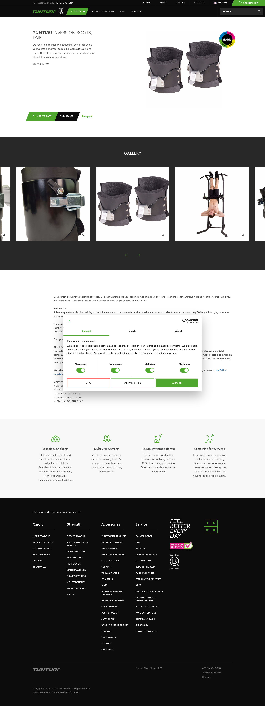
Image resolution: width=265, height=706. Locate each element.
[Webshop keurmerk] (201, 546)
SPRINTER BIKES (41, 555)
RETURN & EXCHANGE (147, 607)
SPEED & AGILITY (110, 561)
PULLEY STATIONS (76, 576)
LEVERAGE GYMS (76, 552)
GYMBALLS (107, 579)
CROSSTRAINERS (41, 548)
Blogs (163, 3)
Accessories (110, 524)
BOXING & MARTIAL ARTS (114, 625)
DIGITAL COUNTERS (111, 542)
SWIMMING (107, 650)
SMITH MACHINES (76, 570)
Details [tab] (132, 331)
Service (181, 3)
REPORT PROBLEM (145, 567)
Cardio (38, 524)
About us (136, 11)
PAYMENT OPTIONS (146, 613)
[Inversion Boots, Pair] (53, 204)
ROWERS (37, 561)
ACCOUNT (141, 548)
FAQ (138, 542)
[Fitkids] (227, 39)
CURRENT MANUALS (146, 555)
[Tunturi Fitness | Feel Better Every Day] (46, 11)
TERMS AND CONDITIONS (149, 591)
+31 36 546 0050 (64, 3)
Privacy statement (41, 692)
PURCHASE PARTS (145, 573)
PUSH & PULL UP (109, 613)
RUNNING (106, 631)
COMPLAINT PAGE (145, 619)
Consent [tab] (86, 331)
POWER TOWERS (76, 536)
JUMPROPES (108, 619)
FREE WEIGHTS (109, 548)
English (222, 3)
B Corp (146, 3)
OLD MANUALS (143, 561)
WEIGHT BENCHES (76, 588)
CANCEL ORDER (144, 536)
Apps (122, 11)
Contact (199, 3)
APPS (138, 585)
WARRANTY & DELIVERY (148, 579)
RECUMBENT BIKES (43, 542)
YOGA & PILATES (110, 573)
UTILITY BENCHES (76, 582)
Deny (88, 383)
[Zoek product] (259, 11)
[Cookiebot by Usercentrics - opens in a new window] (184, 321)
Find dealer (66, 116)
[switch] (115, 370)
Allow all (176, 383)
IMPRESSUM (142, 625)
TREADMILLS (39, 567)
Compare (87, 116)
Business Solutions (103, 11)
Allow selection (132, 383)
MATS (104, 585)
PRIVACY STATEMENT (147, 631)
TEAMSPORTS (108, 637)
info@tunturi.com (211, 673)
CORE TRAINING (110, 607)
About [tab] (178, 331)
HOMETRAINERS (41, 536)
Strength (74, 524)
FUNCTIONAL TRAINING (113, 536)
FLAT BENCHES (75, 558)
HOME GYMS (74, 564)
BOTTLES (106, 644)
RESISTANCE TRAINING (113, 555)
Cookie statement (60, 692)
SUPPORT (106, 567)
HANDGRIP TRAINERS (112, 601)
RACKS (70, 595)
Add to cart (44, 116)
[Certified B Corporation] (201, 562)
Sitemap (75, 692)
